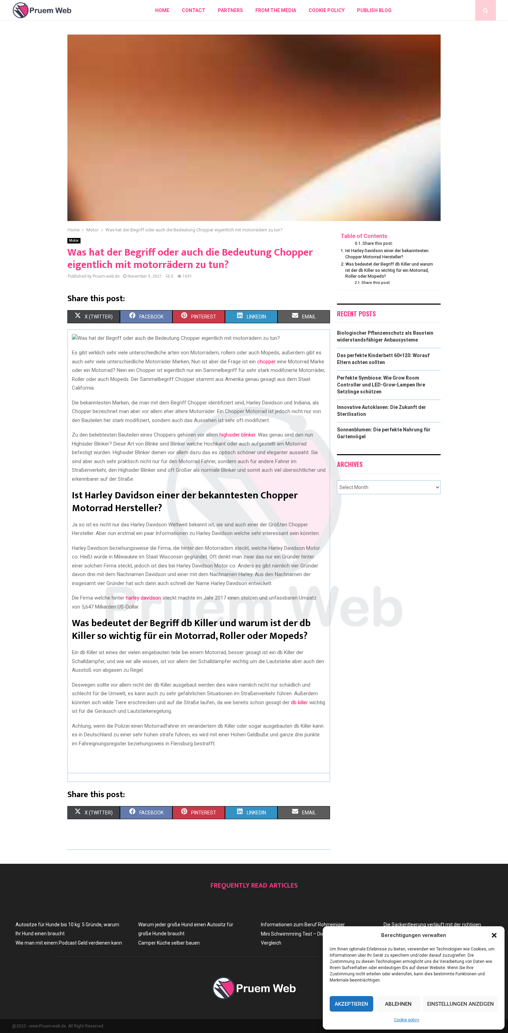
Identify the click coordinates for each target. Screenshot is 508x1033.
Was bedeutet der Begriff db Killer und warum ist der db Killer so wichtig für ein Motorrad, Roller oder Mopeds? (389, 270)
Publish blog (374, 10)
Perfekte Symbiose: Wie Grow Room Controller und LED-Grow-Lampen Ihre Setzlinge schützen (381, 384)
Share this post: (378, 243)
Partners (230, 10)
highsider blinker (237, 435)
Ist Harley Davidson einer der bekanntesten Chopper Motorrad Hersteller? (387, 253)
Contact (193, 10)
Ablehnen (398, 1004)
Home (162, 10)
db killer (299, 702)
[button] (494, 935)
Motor (74, 240)
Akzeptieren (351, 1004)
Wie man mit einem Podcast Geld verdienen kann (69, 943)
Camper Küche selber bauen (169, 943)
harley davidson (143, 598)
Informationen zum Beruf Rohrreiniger (303, 924)
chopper (266, 361)
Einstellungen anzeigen (460, 1004)
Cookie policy (406, 1019)
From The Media (275, 10)
